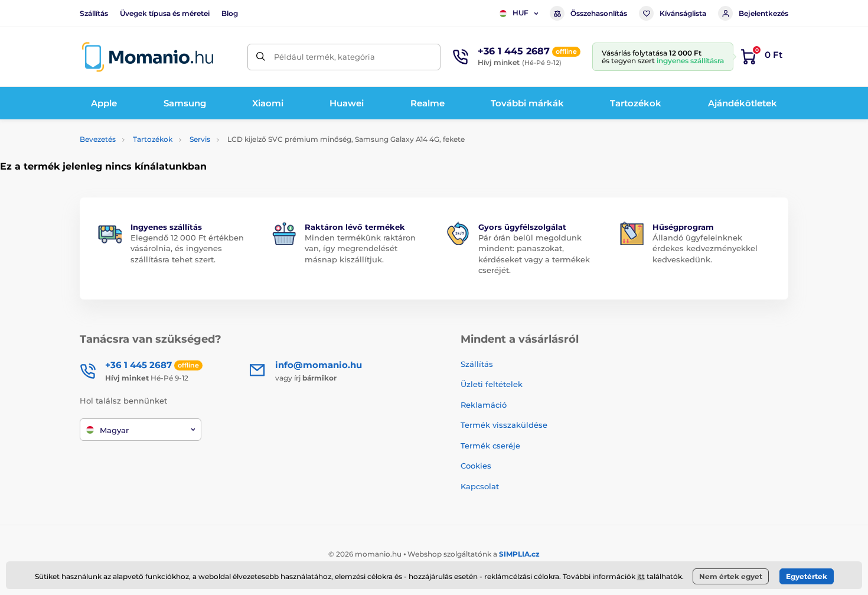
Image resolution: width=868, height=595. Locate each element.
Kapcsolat (480, 486)
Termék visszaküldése (504, 425)
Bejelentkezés (763, 13)
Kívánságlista (683, 13)
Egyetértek (806, 576)
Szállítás (94, 13)
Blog (229, 13)
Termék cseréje (490, 445)
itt (641, 576)
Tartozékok (152, 139)
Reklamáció (484, 404)
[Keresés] (260, 57)
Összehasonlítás (598, 13)
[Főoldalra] (148, 57)
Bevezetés (98, 139)
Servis (200, 139)
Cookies (476, 465)
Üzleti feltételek (492, 384)
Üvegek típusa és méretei (165, 13)
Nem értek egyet (730, 576)
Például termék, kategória (324, 56)
